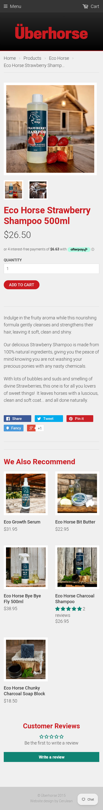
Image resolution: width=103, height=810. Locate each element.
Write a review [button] (51, 757)
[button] (69, 609)
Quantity (13, 259)
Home (10, 58)
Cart (94, 6)
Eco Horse (59, 58)
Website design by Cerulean (51, 801)
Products (32, 58)
